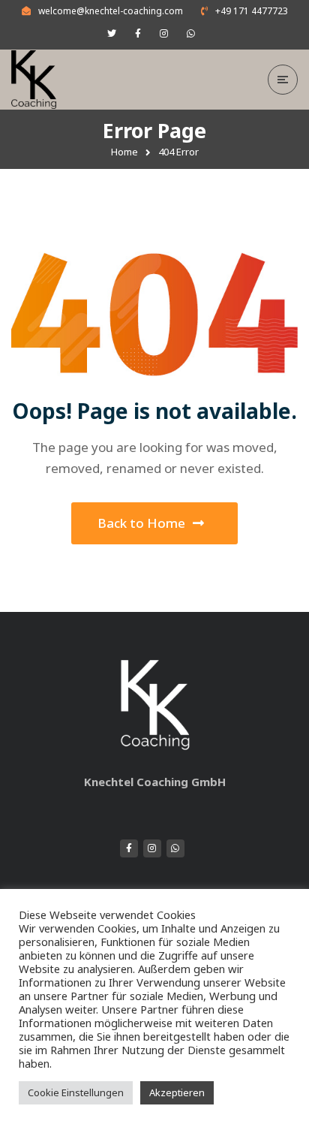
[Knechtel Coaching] (45, 79)
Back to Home (141, 523)
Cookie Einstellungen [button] (76, 1092)
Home (124, 151)
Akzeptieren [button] (177, 1092)
